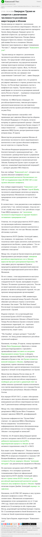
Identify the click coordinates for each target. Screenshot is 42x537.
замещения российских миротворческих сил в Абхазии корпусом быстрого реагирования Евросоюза (19, 259)
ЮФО (14, 4)
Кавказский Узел (12, 1)
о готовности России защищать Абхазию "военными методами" (20, 461)
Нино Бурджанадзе (14, 346)
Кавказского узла (30, 187)
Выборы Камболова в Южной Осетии (22, 6)
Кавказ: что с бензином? (7, 6)
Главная (39, 1)
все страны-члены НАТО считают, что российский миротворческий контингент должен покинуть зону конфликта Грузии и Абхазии (19, 481)
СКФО (2, 4)
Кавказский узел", (22, 172)
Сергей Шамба (33, 189)
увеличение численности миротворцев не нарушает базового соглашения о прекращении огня (19, 214)
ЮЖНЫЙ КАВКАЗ (8, 4)
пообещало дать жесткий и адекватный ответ (18, 382)
